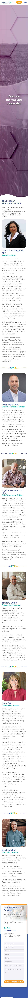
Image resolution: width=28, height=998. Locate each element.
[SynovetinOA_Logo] (7, 2)
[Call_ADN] (19, 2)
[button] (25, 2)
